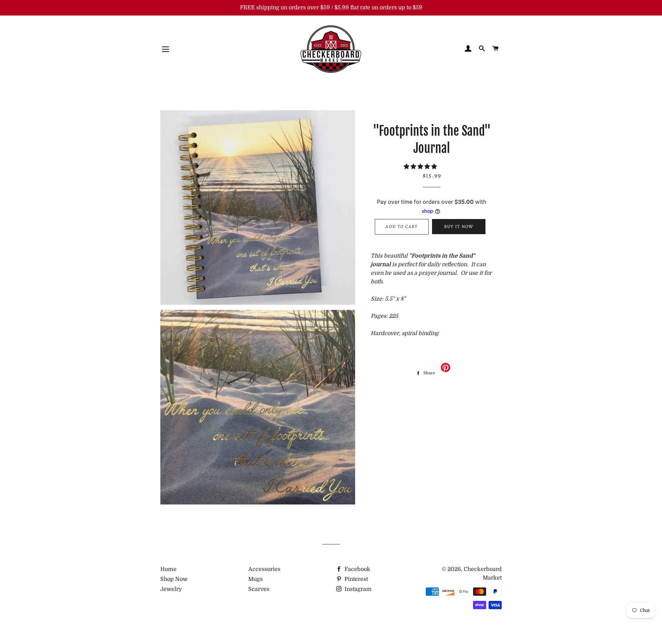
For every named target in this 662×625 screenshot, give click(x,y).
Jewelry (171, 589)
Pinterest (355, 579)
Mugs (255, 579)
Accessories (264, 569)
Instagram (357, 589)
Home (168, 569)
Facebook (356, 569)
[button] (421, 167)
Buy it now (458, 226)
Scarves (258, 589)
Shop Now (174, 579)
